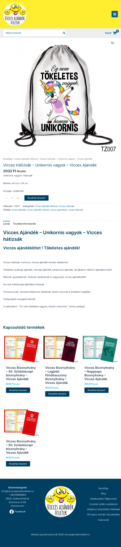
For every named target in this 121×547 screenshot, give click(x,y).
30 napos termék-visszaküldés (103, 514)
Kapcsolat (103, 519)
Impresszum (17, 505)
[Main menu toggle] (115, 14)
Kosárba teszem (36, 198)
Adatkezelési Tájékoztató (103, 498)
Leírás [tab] (6, 223)
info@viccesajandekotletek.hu (18, 491)
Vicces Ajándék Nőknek (26, 159)
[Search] (64, 33)
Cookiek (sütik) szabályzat (103, 504)
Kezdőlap (7, 159)
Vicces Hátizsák (66, 206)
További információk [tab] (24, 223)
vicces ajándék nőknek (38, 209)
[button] (112, 43)
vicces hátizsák (75, 209)
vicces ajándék (19, 209)
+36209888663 (17, 494)
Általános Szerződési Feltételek (103, 509)
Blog (103, 493)
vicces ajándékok (58, 209)
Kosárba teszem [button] (18, 390)
